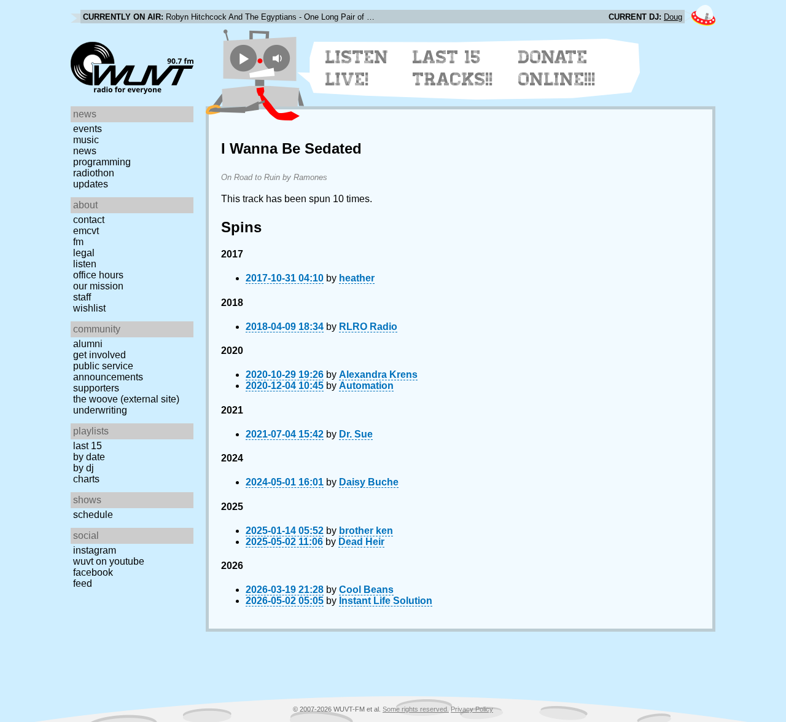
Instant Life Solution (385, 600)
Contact (88, 219)
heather (357, 278)
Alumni (88, 344)
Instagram (94, 550)
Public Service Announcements (108, 371)
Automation (366, 385)
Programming (102, 162)
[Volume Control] (278, 58)
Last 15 (87, 446)
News (84, 151)
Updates (90, 184)
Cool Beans (366, 589)
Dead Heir (361, 541)
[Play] (243, 58)
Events (87, 129)
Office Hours (98, 275)
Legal (84, 253)
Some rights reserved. (416, 709)
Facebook (93, 572)
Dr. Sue (356, 434)
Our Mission (98, 286)
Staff (82, 297)
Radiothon (93, 173)
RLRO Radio (368, 326)
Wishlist (89, 308)
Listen (84, 264)
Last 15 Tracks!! (453, 68)
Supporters (96, 388)
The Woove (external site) (126, 399)
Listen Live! (357, 68)
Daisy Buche (369, 482)
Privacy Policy (472, 709)
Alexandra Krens (378, 374)
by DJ (83, 468)
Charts (86, 479)
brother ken (366, 530)
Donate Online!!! (557, 68)
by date (89, 457)
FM (78, 242)
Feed (82, 583)
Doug (673, 17)
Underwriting (100, 410)
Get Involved (99, 355)
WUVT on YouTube (108, 561)
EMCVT (86, 231)
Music (86, 140)
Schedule (93, 514)
